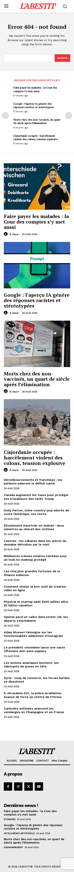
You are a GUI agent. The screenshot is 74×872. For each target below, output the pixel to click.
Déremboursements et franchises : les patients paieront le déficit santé (33, 481)
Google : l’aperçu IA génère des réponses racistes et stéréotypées (33, 105)
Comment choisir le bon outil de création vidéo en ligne (35, 588)
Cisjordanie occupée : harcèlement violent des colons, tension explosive (35, 137)
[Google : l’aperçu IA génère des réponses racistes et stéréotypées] (37, 265)
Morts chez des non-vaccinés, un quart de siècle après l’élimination (37, 121)
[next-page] (68, 115)
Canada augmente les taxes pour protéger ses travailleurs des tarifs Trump (36, 496)
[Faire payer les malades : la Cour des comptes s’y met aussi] (37, 186)
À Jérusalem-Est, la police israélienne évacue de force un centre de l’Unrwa (32, 695)
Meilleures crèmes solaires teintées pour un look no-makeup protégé (35, 557)
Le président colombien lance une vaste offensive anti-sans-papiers (34, 649)
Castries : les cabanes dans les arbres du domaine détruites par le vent (35, 542)
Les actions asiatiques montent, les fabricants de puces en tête (31, 664)
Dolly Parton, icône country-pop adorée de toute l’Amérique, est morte (36, 512)
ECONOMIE (10, 819)
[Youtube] (39, 786)
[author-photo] (6, 234)
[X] (28, 786)
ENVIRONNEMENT (13, 847)
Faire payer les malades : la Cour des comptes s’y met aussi (35, 89)
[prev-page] (5, 115)
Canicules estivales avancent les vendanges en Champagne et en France (34, 710)
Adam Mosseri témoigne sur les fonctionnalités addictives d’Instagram (33, 634)
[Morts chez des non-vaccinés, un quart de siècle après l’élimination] (37, 344)
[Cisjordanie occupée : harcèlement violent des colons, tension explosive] (37, 422)
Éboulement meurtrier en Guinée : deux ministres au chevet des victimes (34, 527)
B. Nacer (14, 234)
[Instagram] (18, 786)
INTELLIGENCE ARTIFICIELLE (19, 833)
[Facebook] (8, 786)
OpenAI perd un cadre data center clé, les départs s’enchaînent (36, 618)
